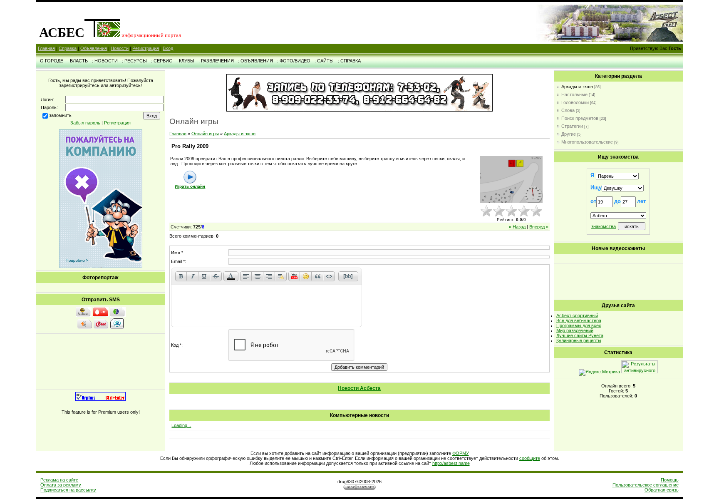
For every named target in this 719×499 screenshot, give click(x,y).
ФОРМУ (460, 453)
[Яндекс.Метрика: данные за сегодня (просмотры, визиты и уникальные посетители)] (599, 372)
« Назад (517, 226)
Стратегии (572, 126)
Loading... (181, 425)
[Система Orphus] (100, 399)
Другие (568, 134)
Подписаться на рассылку (68, 489)
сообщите (529, 458)
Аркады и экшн (239, 133)
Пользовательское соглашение (645, 484)
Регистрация (145, 48)
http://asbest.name (451, 463)
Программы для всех (578, 325)
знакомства (603, 226)
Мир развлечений (574, 330)
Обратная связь (662, 489)
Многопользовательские (587, 141)
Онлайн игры (205, 133)
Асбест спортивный (577, 315)
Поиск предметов (579, 118)
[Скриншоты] (511, 179)
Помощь (670, 479)
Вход (168, 48)
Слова (568, 110)
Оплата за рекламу (60, 484)
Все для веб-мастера (578, 320)
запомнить (60, 115)
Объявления (93, 48)
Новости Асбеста (359, 388)
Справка (68, 48)
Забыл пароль (85, 122)
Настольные (574, 94)
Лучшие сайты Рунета (579, 335)
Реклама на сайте (59, 479)
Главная (46, 48)
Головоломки (575, 102)
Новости (120, 48)
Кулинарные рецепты (578, 340)
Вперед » (538, 226)
